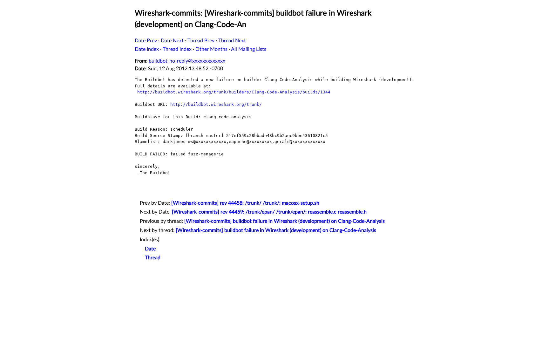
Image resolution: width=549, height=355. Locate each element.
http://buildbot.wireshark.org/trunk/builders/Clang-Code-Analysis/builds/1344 (233, 92)
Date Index (147, 49)
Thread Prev (200, 40)
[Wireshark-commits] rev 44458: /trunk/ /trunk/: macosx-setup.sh (245, 203)
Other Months (211, 49)
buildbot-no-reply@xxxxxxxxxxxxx (187, 61)
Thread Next (232, 40)
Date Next (172, 40)
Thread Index (177, 49)
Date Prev (146, 40)
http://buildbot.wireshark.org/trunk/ (216, 104)
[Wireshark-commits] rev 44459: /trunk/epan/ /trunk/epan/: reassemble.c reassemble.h (269, 212)
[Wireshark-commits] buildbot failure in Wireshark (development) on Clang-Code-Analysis (284, 221)
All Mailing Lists (248, 49)
